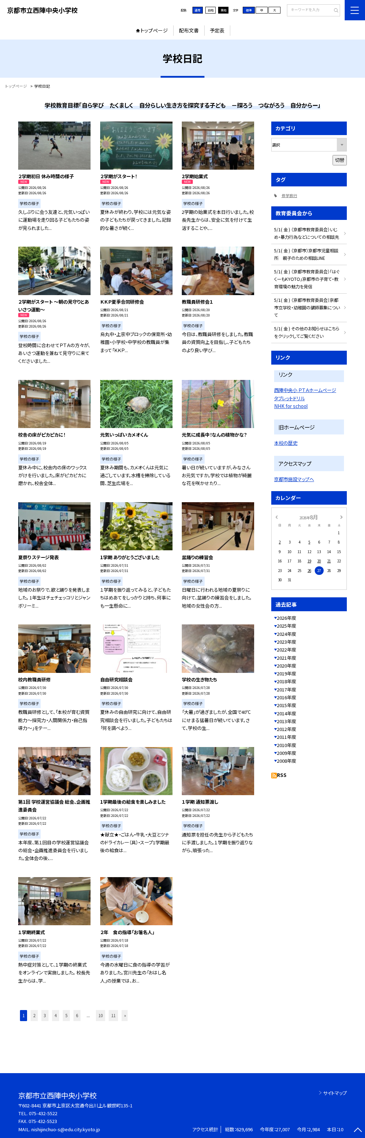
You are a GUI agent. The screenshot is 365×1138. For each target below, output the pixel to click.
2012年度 (286, 729)
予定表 (217, 30)
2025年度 (286, 625)
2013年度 (286, 721)
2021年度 (286, 657)
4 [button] (56, 1015)
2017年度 (286, 689)
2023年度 (286, 641)
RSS (282, 775)
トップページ (154, 30)
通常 (197, 10)
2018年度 (286, 681)
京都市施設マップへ (294, 479)
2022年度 (286, 649)
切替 (339, 159)
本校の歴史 (285, 442)
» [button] (125, 1015)
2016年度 (286, 697)
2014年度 (286, 713)
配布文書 (189, 30)
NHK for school (291, 406)
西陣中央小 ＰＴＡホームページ (305, 390)
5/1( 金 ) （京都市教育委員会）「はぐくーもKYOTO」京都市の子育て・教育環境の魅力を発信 (306, 279)
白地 (211, 10)
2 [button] (34, 1015)
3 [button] (45, 1015)
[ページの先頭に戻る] (357, 1130)
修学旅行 (289, 195)
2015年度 (286, 705)
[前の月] (276, 516)
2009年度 (286, 753)
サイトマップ (335, 1093)
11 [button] (113, 1015)
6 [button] (77, 1015)
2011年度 (286, 736)
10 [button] (100, 1015)
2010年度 (286, 745)
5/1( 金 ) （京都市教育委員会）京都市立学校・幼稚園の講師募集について (307, 307)
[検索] (334, 10)
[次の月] (341, 516)
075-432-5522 (43, 1113)
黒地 (223, 10)
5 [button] (66, 1015)
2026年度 (286, 617)
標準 (249, 10)
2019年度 (286, 673)
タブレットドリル (289, 398)
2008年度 (286, 760)
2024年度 (286, 633)
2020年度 (286, 665)
